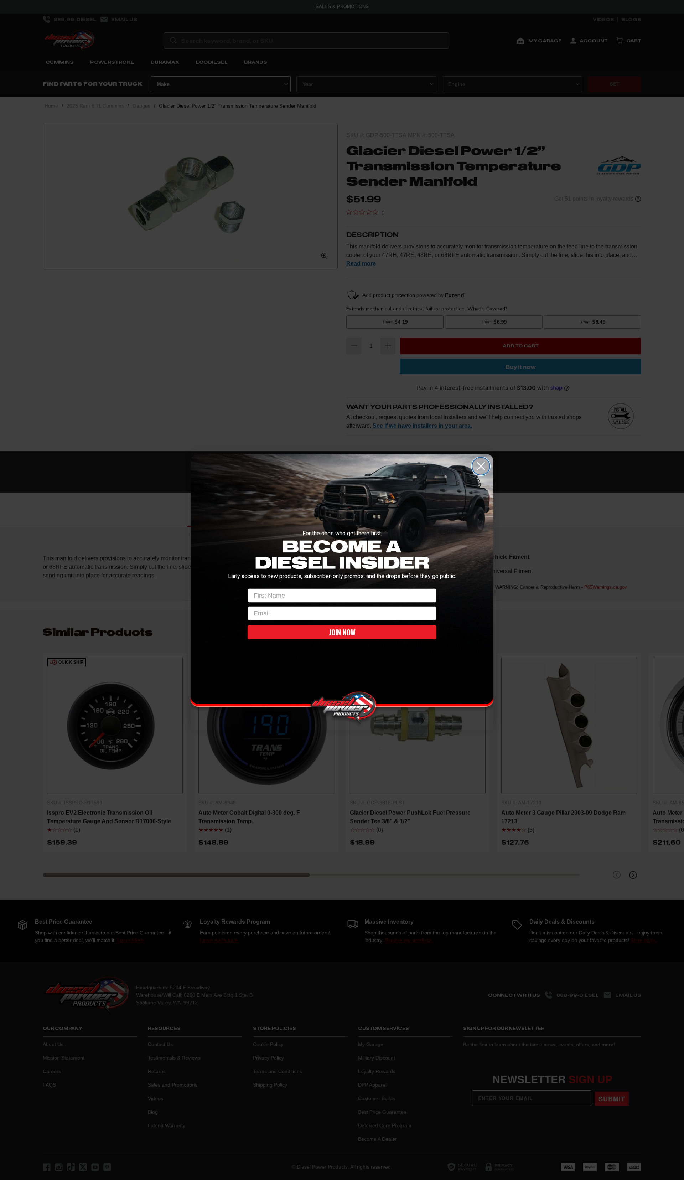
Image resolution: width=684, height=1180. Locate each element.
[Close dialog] (481, 466)
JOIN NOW (342, 632)
